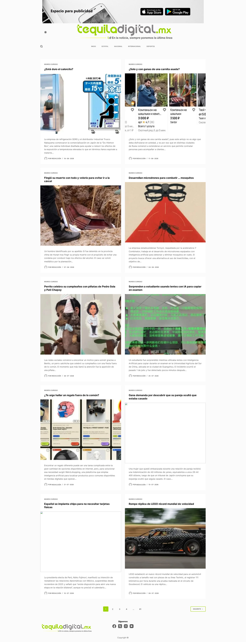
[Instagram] (126, 626)
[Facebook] (114, 626)
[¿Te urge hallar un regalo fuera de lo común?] (80, 429)
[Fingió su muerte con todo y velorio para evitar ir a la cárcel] (80, 215)
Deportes (151, 46)
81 (140, 609)
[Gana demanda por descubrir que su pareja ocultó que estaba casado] (165, 433)
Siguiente (197, 609)
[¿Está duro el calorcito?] (80, 103)
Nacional (118, 46)
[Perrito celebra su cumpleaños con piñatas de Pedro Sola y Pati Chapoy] (80, 324)
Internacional (134, 46)
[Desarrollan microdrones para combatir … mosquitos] (165, 212)
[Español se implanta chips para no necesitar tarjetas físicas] (80, 541)
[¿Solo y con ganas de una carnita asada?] (165, 103)
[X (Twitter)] (120, 626)
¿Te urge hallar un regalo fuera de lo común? (71, 395)
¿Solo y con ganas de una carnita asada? (154, 69)
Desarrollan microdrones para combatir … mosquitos (161, 177)
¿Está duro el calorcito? (58, 69)
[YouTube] (132, 626)
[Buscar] (41, 46)
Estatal (105, 46)
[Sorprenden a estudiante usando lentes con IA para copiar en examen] (165, 324)
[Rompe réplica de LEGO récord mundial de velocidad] (165, 538)
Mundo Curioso (51, 64)
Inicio (93, 46)
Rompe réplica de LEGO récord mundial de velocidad (161, 503)
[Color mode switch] (45, 32)
